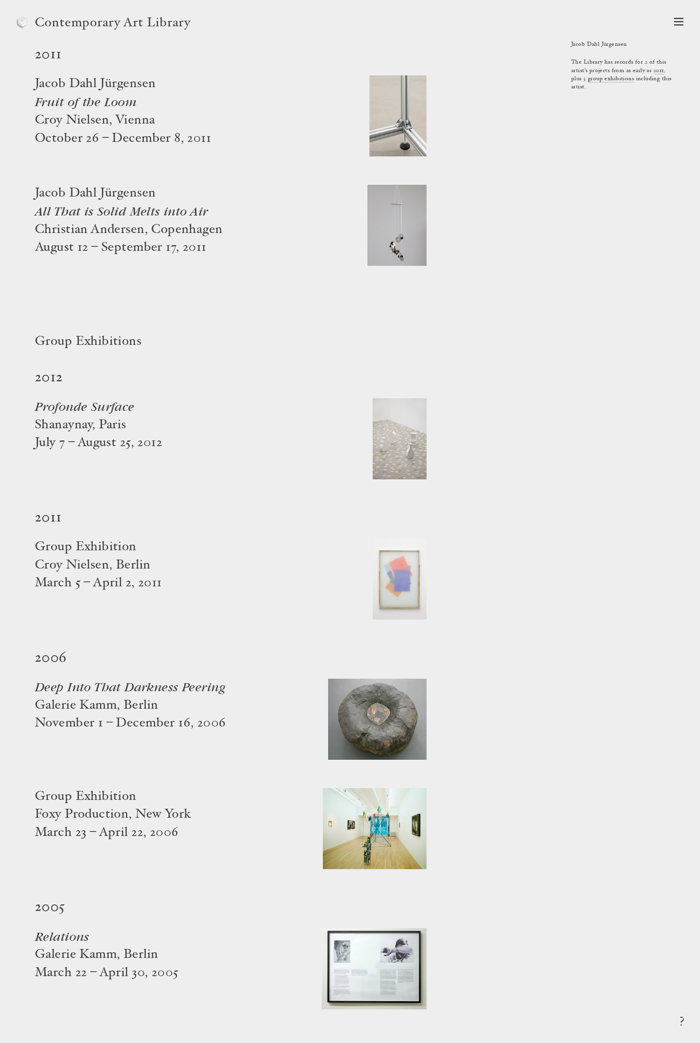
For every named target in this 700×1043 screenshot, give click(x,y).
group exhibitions (611, 79)
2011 (658, 71)
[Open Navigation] (678, 22)
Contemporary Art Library (113, 23)
